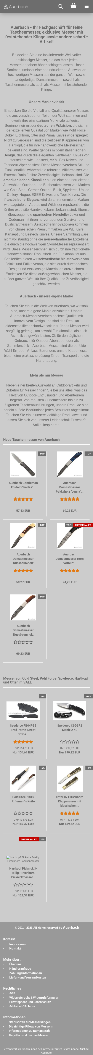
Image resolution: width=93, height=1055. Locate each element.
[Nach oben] (81, 1048)
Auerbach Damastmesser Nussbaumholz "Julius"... (23, 559)
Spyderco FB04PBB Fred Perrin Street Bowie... (23, 730)
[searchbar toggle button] (60, 6)
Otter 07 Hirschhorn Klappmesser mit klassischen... (69, 801)
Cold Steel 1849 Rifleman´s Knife (23, 799)
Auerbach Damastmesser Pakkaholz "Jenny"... (69, 487)
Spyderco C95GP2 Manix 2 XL (69, 728)
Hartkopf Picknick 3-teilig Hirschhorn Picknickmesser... (23, 873)
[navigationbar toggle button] (86, 6)
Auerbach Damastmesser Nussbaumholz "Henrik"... (23, 630)
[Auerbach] (16, 6)
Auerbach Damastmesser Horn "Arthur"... (70, 559)
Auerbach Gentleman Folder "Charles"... (23, 485)
